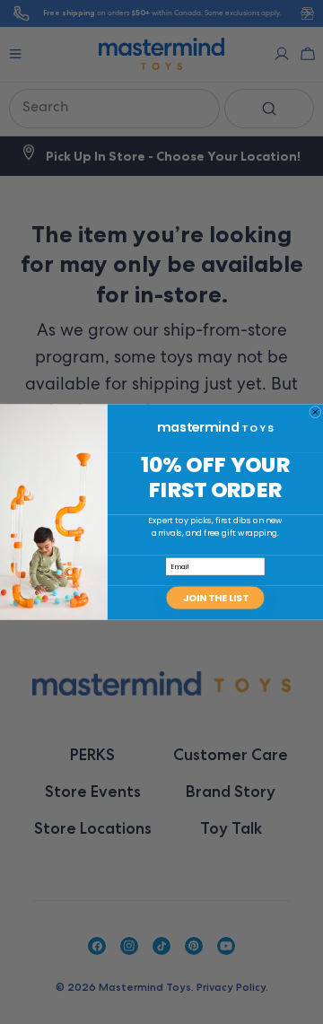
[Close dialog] (315, 412)
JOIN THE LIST (216, 597)
